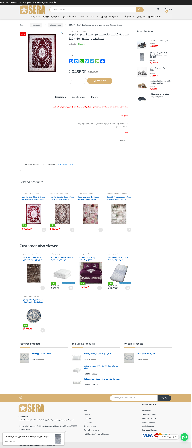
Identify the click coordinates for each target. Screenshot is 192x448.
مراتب (34, 16)
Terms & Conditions (91, 430)
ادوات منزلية (110, 16)
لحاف (88, 254)
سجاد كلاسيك (55, 25)
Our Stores (88, 422)
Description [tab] (60, 97)
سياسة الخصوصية (149, 430)
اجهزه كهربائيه (50, 16)
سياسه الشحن (148, 426)
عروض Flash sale (148, 422)
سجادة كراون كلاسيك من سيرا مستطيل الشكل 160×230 (27, 437)
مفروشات (126, 16)
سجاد (82, 16)
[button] (61, 33)
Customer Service (149, 419)
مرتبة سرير (111, 254)
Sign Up (164, 398)
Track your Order (149, 415)
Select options (71, 288)
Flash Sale (156, 16)
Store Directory (90, 426)
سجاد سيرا (36, 25)
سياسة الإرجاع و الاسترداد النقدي (96, 434)
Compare (87, 419)
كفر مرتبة (59, 254)
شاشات (70, 16)
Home (22, 25)
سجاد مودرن (82, 194)
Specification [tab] (78, 97)
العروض (141, 16)
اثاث (93, 16)
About (86, 411)
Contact (87, 415)
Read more (100, 230)
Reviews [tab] (94, 97)
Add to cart (101, 81)
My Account (146, 411)
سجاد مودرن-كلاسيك (114, 194)
